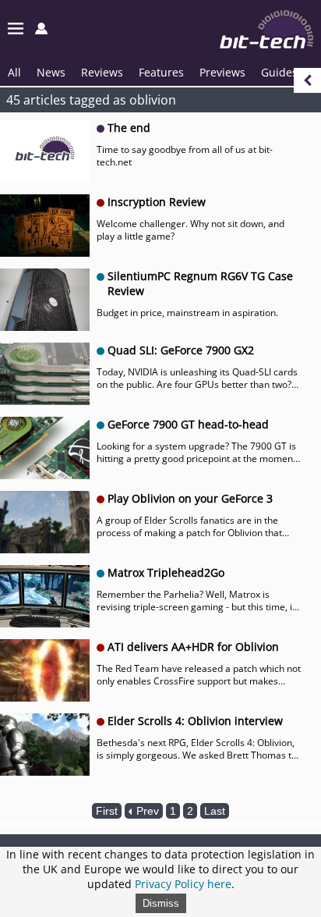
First (107, 811)
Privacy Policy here (183, 883)
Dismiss (161, 903)
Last (214, 811)
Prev (146, 811)
